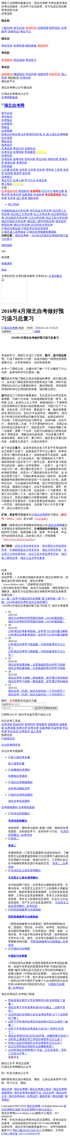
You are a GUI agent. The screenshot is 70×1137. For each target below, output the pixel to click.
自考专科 (25, 77)
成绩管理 (43, 74)
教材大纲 (58, 191)
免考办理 (21, 727)
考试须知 (18, 60)
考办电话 (6, 116)
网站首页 (6, 141)
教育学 (18, 173)
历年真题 (6, 166)
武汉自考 (48, 1092)
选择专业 (13, 31)
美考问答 (21, 162)
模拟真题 (30, 45)
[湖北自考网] (12, 105)
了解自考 (6, 28)
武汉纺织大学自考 (16, 217)
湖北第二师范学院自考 (40, 221)
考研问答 (53, 159)
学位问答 (41, 159)
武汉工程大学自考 (56, 217)
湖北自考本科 (17, 1096)
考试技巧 (30, 60)
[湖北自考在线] (10, 228)
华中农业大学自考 (40, 210)
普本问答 (29, 159)
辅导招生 (54, 28)
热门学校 (13, 204)
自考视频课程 (9, 807)
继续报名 (18, 74)
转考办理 (15, 194)
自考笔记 (6, 176)
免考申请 (18, 45)
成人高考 (21, 198)
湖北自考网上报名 (40, 1089)
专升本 (11, 198)
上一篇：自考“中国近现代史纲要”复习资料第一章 (31, 598)
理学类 (50, 169)
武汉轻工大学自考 (21, 214)
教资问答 (10, 162)
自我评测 (43, 28)
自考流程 (6, 724)
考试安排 (6, 45)
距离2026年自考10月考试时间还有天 (23, 134)
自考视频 (6, 130)
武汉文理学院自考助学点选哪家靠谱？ (31, 1046)
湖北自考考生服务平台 (28, 1092)
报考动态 (6, 145)
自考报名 (6, 120)
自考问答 (6, 155)
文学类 (32, 169)
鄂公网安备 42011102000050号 (22, 1133)
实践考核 (27, 194)
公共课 (5, 169)
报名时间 (30, 28)
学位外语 (12, 731)
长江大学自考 (42, 214)
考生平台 (25, 31)
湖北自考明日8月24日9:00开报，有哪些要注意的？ (38, 1035)
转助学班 (54, 74)
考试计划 (18, 148)
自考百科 (6, 159)
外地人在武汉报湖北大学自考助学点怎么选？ (35, 1042)
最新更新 (45, 1096)
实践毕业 (29, 148)
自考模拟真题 (26, 807)
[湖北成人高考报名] (13, 232)
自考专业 (6, 152)
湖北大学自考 (21, 224)
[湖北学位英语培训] (34, 228)
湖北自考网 (22, 235)
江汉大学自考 (36, 217)
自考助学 (24, 731)
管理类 (9, 173)
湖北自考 (6, 1089)
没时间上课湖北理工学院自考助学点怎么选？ (35, 1039)
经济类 (14, 169)
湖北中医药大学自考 (13, 221)
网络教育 (13, 77)
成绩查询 (6, 74)
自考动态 (32, 1096)
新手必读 (18, 28)
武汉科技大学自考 (42, 224)
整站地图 (57, 1096)
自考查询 (6, 123)
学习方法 (29, 180)
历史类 (41, 169)
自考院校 (18, 152)
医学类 (26, 173)
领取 (36, 331)
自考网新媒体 (9, 97)
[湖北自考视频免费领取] (41, 232)
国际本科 (33, 198)
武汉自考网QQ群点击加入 (36, 1109)
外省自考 (41, 180)
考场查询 (6, 60)
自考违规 (10, 727)
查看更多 (13, 1057)
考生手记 (6, 180)
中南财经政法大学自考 (15, 210)
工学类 (58, 169)
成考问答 (18, 159)
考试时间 (23, 191)
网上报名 (6, 184)
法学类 (23, 169)
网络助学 (43, 45)
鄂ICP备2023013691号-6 (27, 1130)
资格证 (5, 127)
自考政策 (6, 148)
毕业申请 (30, 74)
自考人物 (18, 180)
